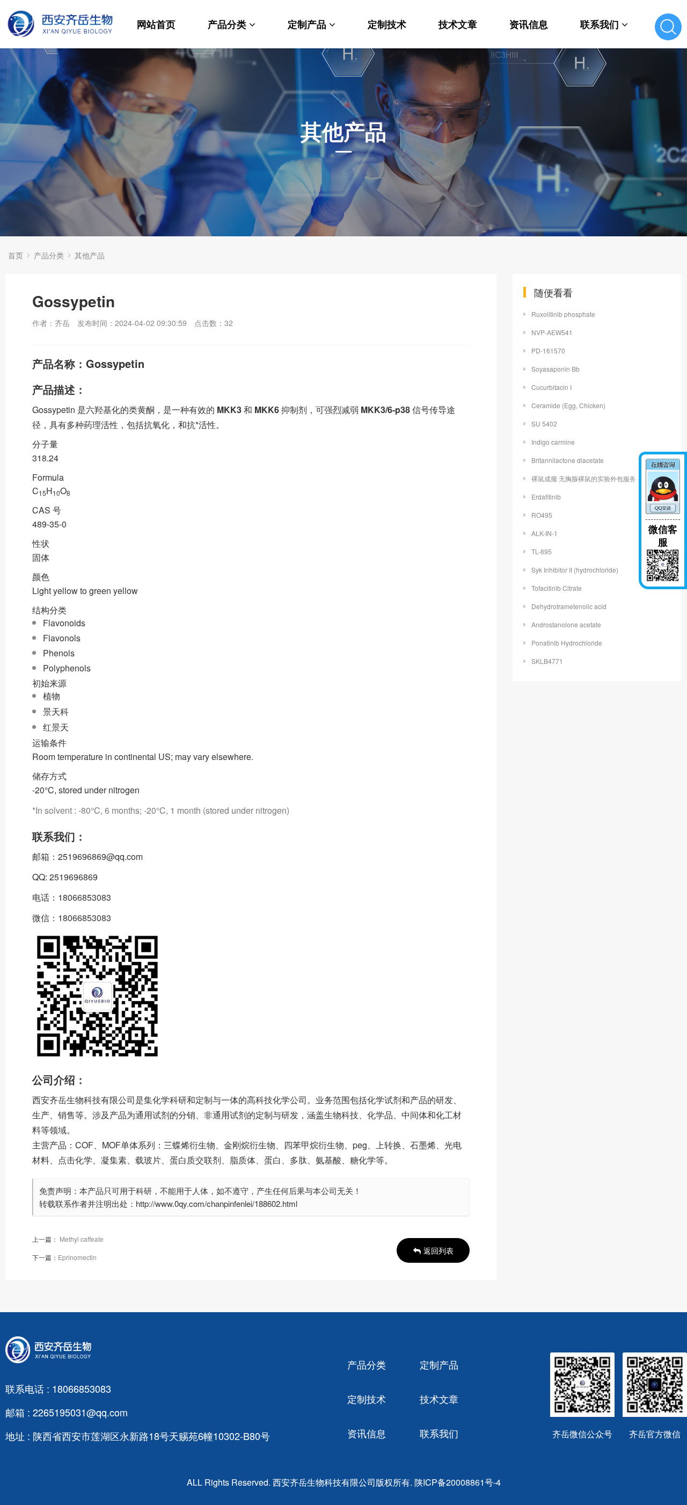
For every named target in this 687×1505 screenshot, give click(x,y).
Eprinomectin (77, 1257)
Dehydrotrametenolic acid (568, 606)
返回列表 (438, 1250)
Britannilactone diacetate (567, 460)
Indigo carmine (553, 441)
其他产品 (90, 255)
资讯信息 (528, 24)
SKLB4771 (547, 660)
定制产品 (307, 24)
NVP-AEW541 (552, 332)
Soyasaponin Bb (555, 368)
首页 (15, 255)
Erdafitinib (546, 496)
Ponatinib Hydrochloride (566, 642)
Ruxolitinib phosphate (563, 314)
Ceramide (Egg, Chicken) (568, 405)
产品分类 (227, 24)
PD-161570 (548, 350)
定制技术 (387, 24)
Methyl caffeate (82, 1238)
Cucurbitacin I (551, 387)
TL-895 (541, 551)
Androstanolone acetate (566, 624)
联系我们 (599, 24)
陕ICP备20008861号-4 (457, 1482)
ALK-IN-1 (544, 533)
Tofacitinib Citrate (556, 587)
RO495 (541, 514)
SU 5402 (544, 423)
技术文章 (457, 24)
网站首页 (156, 24)
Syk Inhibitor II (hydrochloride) (574, 569)
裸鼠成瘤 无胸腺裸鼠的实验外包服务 (583, 478)
